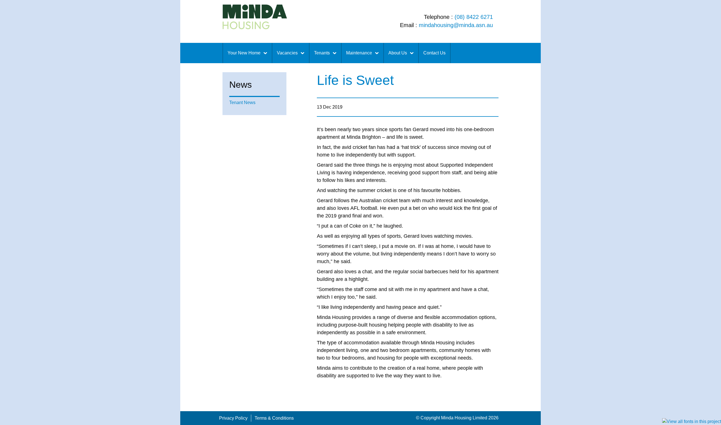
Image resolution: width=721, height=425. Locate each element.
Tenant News (242, 102)
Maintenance (359, 52)
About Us (397, 52)
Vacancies (287, 52)
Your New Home (244, 52)
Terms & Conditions (274, 418)
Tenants (322, 52)
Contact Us (434, 52)
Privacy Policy (233, 418)
